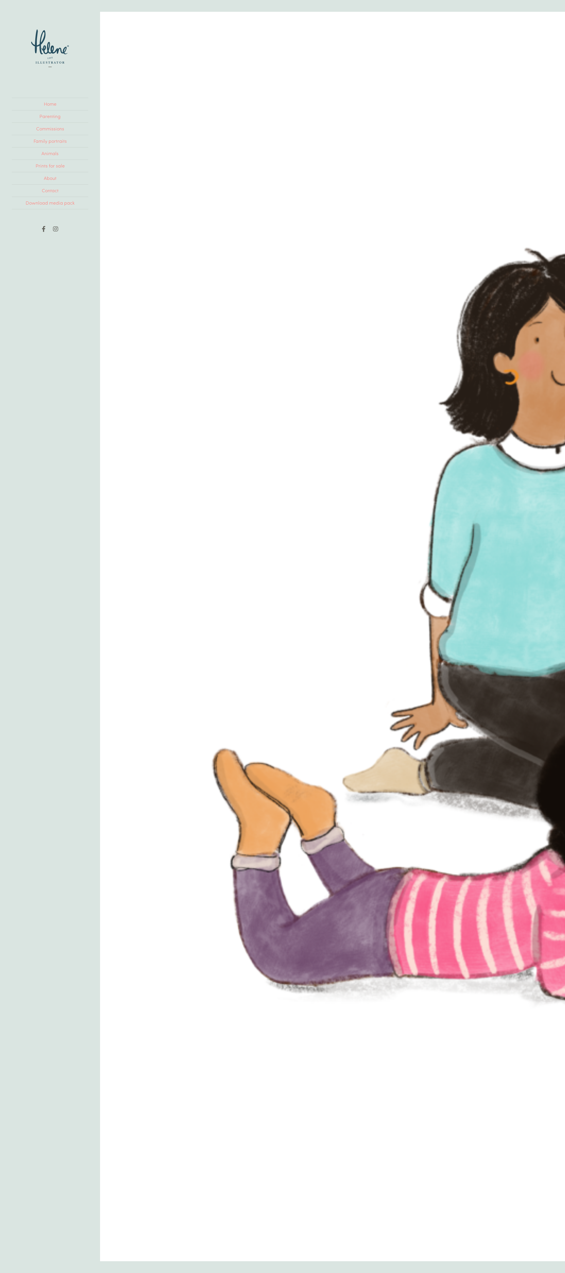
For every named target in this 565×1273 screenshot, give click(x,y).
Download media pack (50, 203)
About (50, 178)
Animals (50, 153)
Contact (50, 190)
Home (50, 104)
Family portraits (50, 141)
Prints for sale (50, 166)
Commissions (50, 128)
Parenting (50, 116)
